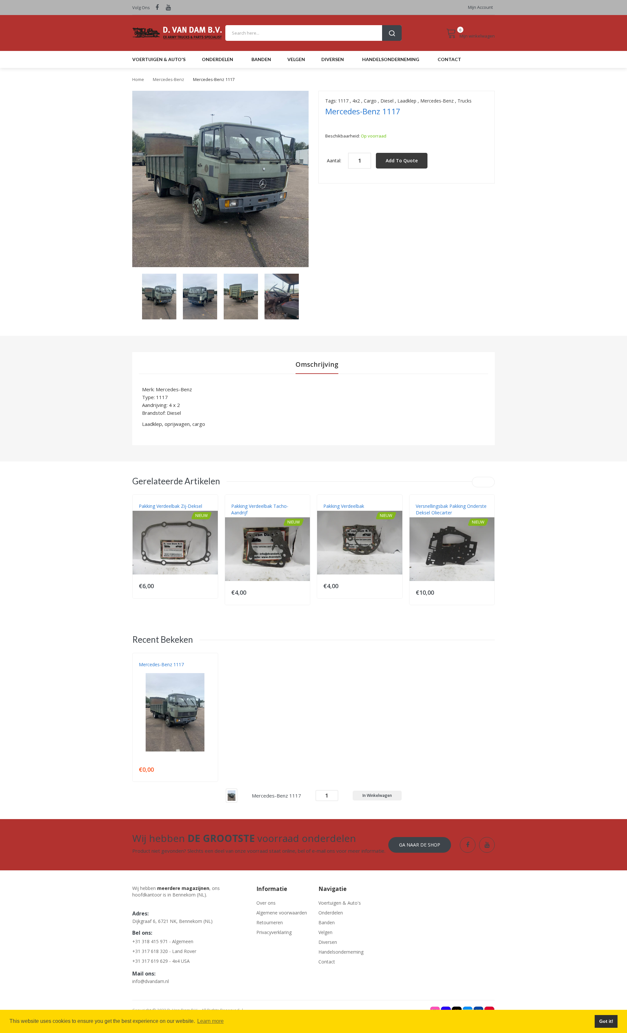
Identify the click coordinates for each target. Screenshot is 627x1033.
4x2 (356, 101)
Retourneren (269, 922)
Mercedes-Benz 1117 (161, 664)
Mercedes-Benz (168, 79)
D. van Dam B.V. (154, 671)
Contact (326, 962)
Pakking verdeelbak (343, 506)
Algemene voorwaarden (281, 913)
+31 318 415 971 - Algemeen (162, 941)
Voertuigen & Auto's (339, 903)
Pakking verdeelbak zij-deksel (170, 506)
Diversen (327, 942)
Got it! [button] (606, 1021)
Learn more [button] (210, 1021)
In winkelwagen (377, 795)
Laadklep (406, 101)
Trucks (465, 101)
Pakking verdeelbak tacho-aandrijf (259, 509)
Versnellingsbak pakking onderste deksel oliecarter (451, 509)
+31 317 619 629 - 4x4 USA (161, 961)
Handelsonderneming (340, 952)
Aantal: (334, 160)
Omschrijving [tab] (317, 364)
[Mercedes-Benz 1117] (159, 296)
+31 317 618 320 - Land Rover (164, 951)
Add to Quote (402, 160)
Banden (326, 922)
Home (138, 79)
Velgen (325, 932)
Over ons (266, 903)
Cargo (370, 101)
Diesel (387, 101)
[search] (313, 33)
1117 (343, 101)
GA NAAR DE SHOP (419, 845)
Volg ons (141, 7)
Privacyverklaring (274, 932)
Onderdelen (330, 913)
